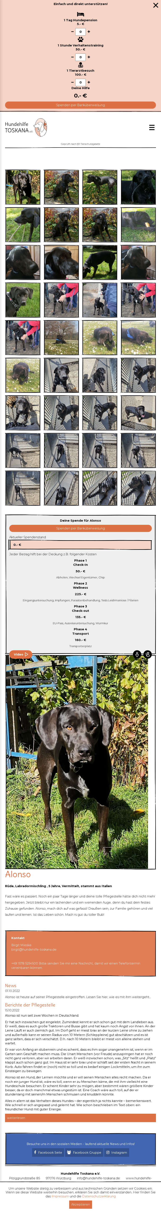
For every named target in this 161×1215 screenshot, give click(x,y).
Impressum (60, 1196)
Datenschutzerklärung (99, 1196)
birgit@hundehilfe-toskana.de (33, 949)
